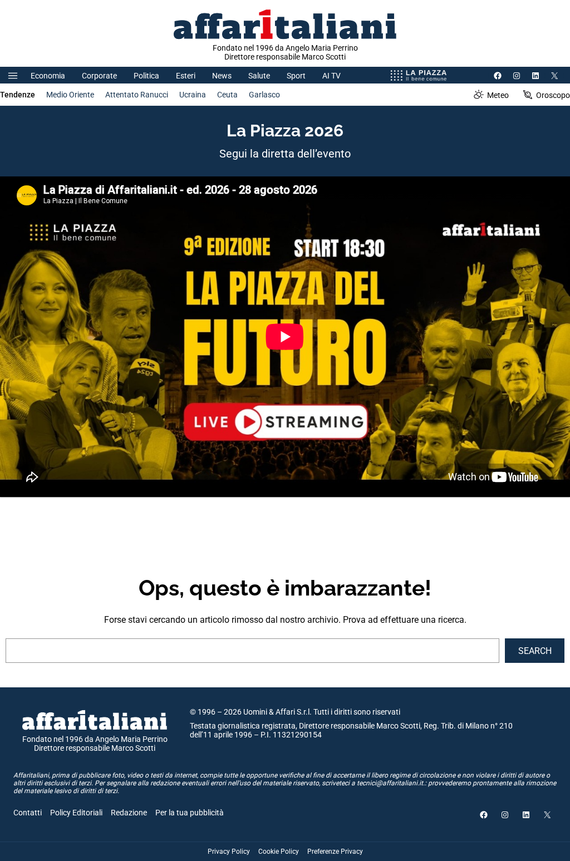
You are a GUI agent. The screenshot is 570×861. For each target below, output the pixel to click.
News (222, 75)
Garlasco (264, 94)
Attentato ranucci (136, 94)
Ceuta (227, 94)
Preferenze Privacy (335, 851)
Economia (48, 75)
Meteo (498, 95)
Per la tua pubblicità (189, 812)
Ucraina (192, 94)
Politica (146, 75)
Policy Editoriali (76, 812)
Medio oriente (70, 94)
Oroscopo (553, 95)
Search (535, 651)
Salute (259, 75)
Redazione (129, 812)
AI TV (331, 75)
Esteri (185, 75)
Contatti (27, 812)
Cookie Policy (278, 851)
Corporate (99, 75)
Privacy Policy (229, 851)
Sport (296, 75)
